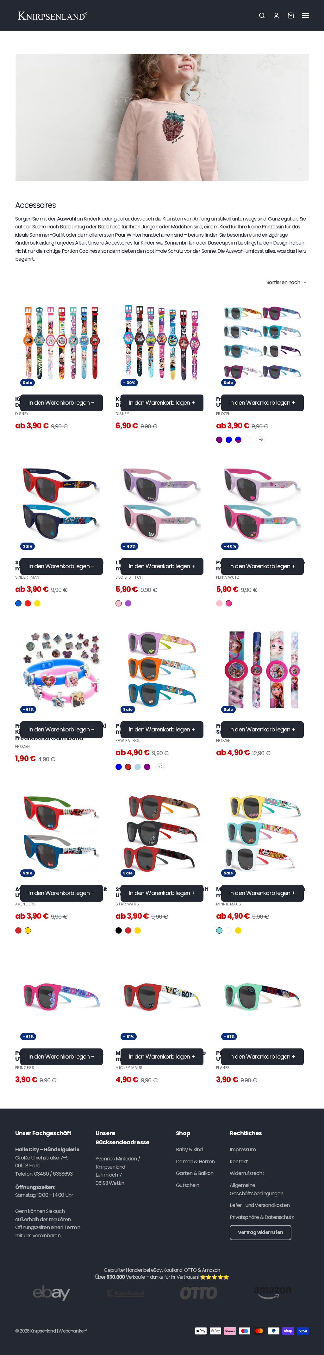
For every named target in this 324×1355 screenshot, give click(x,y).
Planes (223, 1067)
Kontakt (239, 1161)
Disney (22, 413)
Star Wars (127, 904)
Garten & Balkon (194, 1173)
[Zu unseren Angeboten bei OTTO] (199, 1293)
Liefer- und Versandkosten (260, 1205)
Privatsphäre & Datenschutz (262, 1217)
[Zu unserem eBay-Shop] (52, 1293)
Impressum (243, 1149)
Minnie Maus (228, 904)
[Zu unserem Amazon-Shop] (272, 1293)
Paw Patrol (127, 740)
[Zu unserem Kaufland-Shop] (125, 1293)
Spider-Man (27, 577)
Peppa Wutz (228, 577)
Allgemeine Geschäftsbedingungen (256, 1189)
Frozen (223, 413)
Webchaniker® (73, 1331)
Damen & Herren (195, 1161)
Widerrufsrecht (247, 1173)
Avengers (25, 904)
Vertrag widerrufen (260, 1232)
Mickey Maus (128, 1067)
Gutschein (187, 1185)
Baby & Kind (189, 1149)
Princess (24, 1067)
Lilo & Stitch (129, 577)
